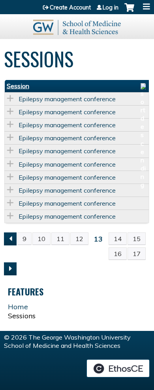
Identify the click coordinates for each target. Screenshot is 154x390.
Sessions (22, 315)
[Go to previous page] (10, 238)
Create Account (70, 7)
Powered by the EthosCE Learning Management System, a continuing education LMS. (118, 368)
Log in (110, 7)
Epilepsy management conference (67, 99)
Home (18, 306)
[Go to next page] (10, 268)
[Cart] (129, 11)
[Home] (77, 24)
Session (18, 86)
